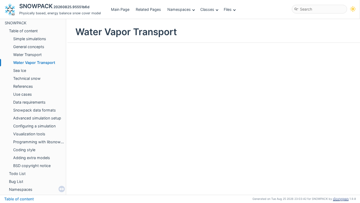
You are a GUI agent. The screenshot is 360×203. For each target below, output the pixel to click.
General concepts (28, 46)
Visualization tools (29, 134)
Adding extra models (31, 157)
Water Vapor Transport (34, 62)
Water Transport (27, 54)
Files (228, 9)
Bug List (16, 181)
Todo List (17, 173)
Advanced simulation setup (37, 118)
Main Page (120, 9)
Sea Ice (19, 70)
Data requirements (29, 102)
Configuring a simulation (34, 126)
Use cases (22, 94)
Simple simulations (29, 38)
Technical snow (27, 78)
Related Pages (148, 9)
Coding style (24, 149)
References (23, 86)
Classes (207, 9)
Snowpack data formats (34, 110)
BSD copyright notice (32, 165)
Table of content (23, 31)
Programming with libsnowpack (41, 142)
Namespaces (179, 9)
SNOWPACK (15, 23)
